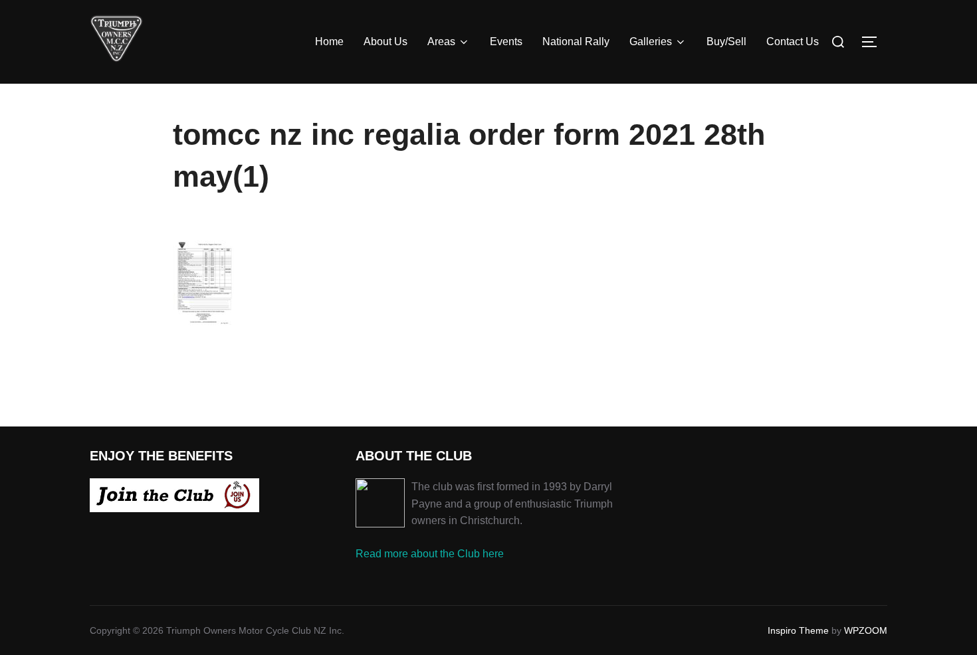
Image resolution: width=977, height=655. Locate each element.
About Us (385, 41)
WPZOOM (865, 630)
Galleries (650, 41)
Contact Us (792, 41)
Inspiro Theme (798, 630)
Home (329, 41)
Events (506, 41)
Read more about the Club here (430, 553)
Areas (441, 41)
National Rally (575, 41)
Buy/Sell (726, 41)
